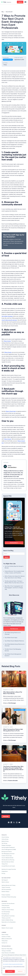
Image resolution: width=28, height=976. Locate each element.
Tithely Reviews (5, 905)
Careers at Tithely (6, 936)
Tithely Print (5, 864)
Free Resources (14, 628)
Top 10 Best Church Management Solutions (13, 654)
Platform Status (5, 891)
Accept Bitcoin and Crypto (8, 866)
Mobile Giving (5, 841)
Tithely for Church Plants (8, 909)
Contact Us (4, 942)
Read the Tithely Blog (7, 948)
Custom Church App (7, 855)
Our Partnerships (6, 911)
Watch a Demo (5, 882)
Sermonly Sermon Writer (8, 861)
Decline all (20, 971)
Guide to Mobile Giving (7, 920)
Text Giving (4, 843)
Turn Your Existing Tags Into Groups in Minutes (14, 567)
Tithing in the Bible (6, 950)
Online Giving (5, 839)
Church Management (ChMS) (9, 849)
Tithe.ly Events (7, 341)
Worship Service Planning (8, 859)
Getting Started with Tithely (8, 885)
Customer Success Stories (8, 903)
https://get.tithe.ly (12, 467)
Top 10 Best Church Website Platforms (14, 640)
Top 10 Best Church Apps (11, 637)
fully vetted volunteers (7, 316)
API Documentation (6, 889)
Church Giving (5, 837)
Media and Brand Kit (7, 938)
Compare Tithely (6, 907)
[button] (25, 2)
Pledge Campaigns (6, 845)
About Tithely (5, 934)
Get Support (5, 880)
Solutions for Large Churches (9, 869)
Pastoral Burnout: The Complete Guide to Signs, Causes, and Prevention (14, 571)
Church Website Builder (7, 857)
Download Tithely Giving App (9, 896)
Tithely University (6, 887)
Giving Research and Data (8, 915)
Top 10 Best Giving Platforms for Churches (13, 633)
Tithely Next (5, 940)
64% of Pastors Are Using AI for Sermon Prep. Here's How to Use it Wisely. (15, 576)
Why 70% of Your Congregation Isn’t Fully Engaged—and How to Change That (14, 587)
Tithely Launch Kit (6, 917)
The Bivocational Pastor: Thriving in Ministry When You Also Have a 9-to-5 (14, 581)
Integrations (5, 871)
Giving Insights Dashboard (8, 847)
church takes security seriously (9, 320)
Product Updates (6, 894)
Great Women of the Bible (8, 952)
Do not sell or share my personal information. (13, 964)
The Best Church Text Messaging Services (13, 649)
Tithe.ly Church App (11, 411)
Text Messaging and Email (8, 853)
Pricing (3, 873)
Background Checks (7, 851)
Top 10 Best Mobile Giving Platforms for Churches (15, 644)
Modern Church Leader (7, 928)
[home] (9, 2)
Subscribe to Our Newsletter (9, 922)
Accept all (10, 971)
